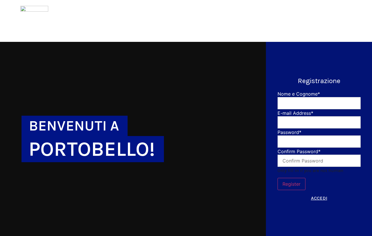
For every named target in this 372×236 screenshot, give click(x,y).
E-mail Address (295, 113)
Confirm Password (299, 151)
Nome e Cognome (299, 94)
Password (289, 132)
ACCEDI (319, 198)
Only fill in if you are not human (310, 170)
